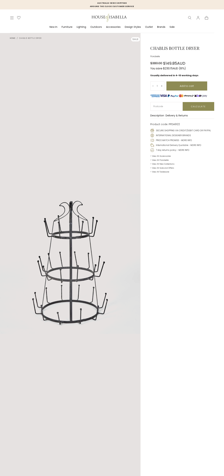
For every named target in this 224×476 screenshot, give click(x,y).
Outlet (149, 27)
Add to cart (187, 86)
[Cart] (206, 18)
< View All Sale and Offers (162, 168)
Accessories (113, 27)
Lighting (81, 27)
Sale (172, 27)
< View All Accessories (160, 156)
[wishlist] (19, 18)
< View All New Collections (162, 164)
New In (53, 27)
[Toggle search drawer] (190, 18)
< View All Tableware (159, 171)
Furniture (67, 27)
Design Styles (133, 27)
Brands (161, 27)
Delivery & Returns (177, 115)
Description (157, 115)
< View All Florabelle (159, 160)
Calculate (198, 106)
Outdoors (96, 27)
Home (12, 38)
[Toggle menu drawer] (12, 18)
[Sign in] (198, 18)
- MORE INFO (185, 140)
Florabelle (155, 56)
